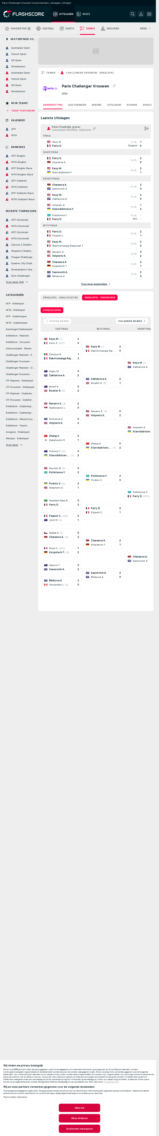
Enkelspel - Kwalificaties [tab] (60, 297)
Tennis (50, 72)
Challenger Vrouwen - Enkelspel (90, 72)
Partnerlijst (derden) (15, 1097)
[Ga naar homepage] (26, 14)
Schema (132, 104)
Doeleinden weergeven (79, 1128)
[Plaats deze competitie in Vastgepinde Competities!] (114, 86)
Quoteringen (77, 104)
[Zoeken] (132, 14)
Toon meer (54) (15, 282)
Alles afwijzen (79, 1118)
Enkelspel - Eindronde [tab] (99, 297)
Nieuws (96, 104)
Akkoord (79, 1107)
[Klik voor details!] (96, 144)
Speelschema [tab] (52, 310)
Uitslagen (114, 104)
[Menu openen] (149, 14)
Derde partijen (111, 1082)
